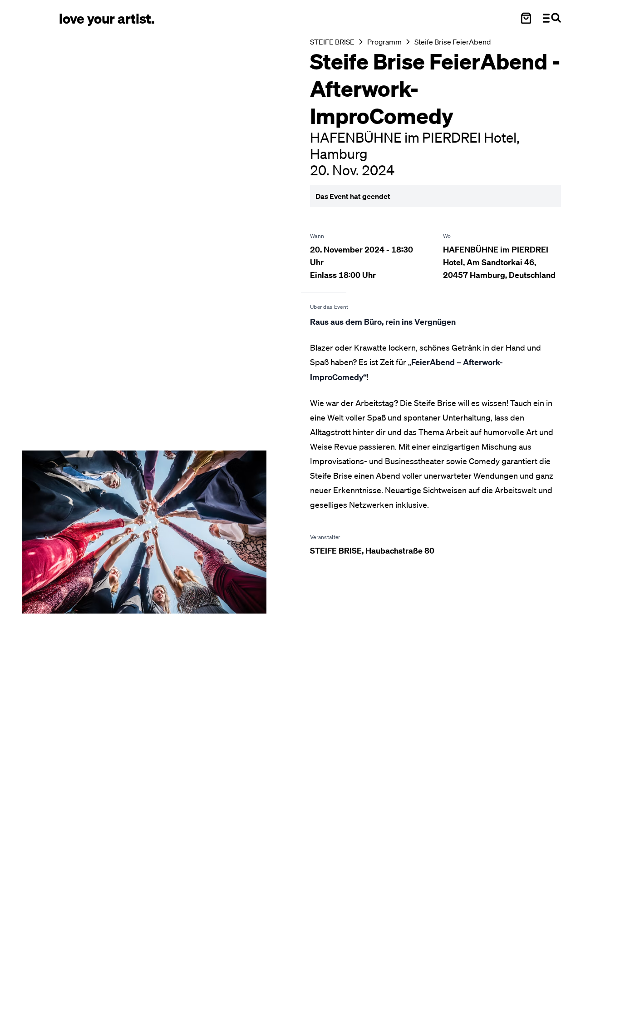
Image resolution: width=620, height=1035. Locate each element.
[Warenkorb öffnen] (526, 18)
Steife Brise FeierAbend (452, 41)
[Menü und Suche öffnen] (552, 18)
